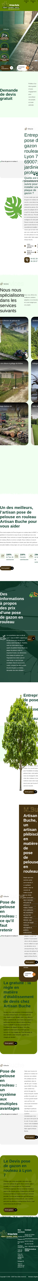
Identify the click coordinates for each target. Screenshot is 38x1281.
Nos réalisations (5, 67)
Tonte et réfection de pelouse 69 (21, 1265)
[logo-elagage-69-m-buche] (10, 5)
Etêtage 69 (21, 1261)
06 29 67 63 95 (29, 1244)
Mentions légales (33, 1276)
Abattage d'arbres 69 (21, 1246)
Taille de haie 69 (20, 1250)
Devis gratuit (5, 568)
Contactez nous (21, 67)
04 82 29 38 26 (29, 1241)
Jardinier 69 (26, 1)
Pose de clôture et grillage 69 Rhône (21, 1256)
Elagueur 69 (33, 1)
